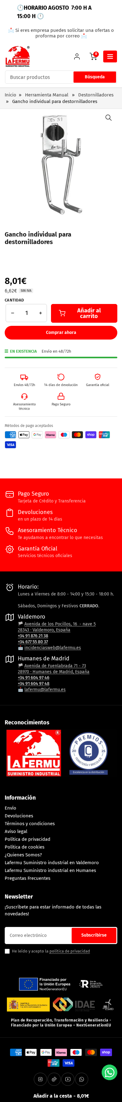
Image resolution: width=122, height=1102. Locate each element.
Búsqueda (95, 77)
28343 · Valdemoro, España (44, 630)
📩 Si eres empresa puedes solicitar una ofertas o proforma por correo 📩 (61, 33)
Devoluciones (19, 816)
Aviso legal (16, 831)
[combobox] (61, 77)
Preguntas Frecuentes (27, 878)
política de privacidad (69, 951)
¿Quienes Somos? (23, 855)
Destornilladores (96, 95)
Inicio (10, 95)
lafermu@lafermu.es (45, 689)
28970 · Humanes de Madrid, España (53, 671)
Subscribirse (94, 935)
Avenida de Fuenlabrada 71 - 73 (55, 666)
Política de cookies (24, 847)
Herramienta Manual (46, 95)
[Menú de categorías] (110, 56)
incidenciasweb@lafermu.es (52, 647)
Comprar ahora (61, 332)
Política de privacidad (27, 839)
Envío (10, 808)
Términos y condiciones (30, 823)
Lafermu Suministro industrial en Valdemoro (52, 862)
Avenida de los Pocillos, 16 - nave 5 (60, 624)
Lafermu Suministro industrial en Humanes (50, 870)
